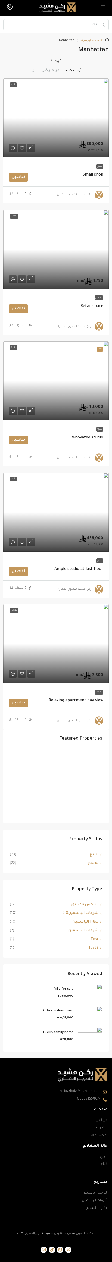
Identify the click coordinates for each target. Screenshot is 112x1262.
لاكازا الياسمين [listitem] (85, 922)
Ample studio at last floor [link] (78, 569)
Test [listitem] (94, 939)
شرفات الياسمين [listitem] (83, 931)
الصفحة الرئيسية (92, 40)
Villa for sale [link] (63, 989)
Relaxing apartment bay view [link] (76, 701)
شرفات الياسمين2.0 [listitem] (80, 913)
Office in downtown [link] (58, 1011)
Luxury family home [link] (58, 1032)
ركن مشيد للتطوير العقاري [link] (74, 195)
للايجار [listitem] (93, 863)
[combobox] (46, 70)
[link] (56, 117)
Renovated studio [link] (86, 438)
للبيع (99, 166)
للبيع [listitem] (94, 855)
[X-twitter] (68, 1250)
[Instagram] (44, 1250)
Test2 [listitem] (93, 948)
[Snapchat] (60, 1250)
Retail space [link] (91, 306)
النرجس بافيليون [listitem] (84, 905)
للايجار (99, 297)
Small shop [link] (93, 175)
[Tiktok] (52, 1250)
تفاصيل (18, 177)
